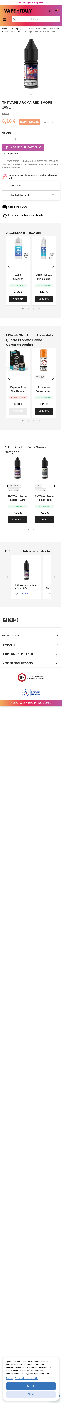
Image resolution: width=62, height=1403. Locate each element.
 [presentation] (9, 266)
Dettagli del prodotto (31, 195)
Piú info (9, 1378)
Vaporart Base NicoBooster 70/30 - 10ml (18, 389)
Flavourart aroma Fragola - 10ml (43, 389)
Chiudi (31, 1394)
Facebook (5, 620)
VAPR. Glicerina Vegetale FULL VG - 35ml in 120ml (18, 277)
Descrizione (31, 185)
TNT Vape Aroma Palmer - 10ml (44, 498)
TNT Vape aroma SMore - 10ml (17, 498)
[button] (23, 308)
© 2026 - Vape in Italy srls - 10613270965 (31, 703)
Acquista (18, 299)
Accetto (30, 1386)
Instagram (15, 620)
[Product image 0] (31, 94)
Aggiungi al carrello (23, 147)
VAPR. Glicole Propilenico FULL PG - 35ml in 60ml (44, 277)
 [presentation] (53, 266)
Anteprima (18, 248)
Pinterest (10, 620)
